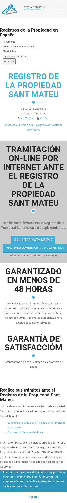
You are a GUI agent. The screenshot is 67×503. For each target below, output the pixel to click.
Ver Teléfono (28, 118)
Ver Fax (44, 118)
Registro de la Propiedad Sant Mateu (33, 85)
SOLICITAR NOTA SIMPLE (33, 240)
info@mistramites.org (33, 9)
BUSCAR (9, 61)
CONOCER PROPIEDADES (35, 248)
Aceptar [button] (33, 496)
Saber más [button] (31, 486)
